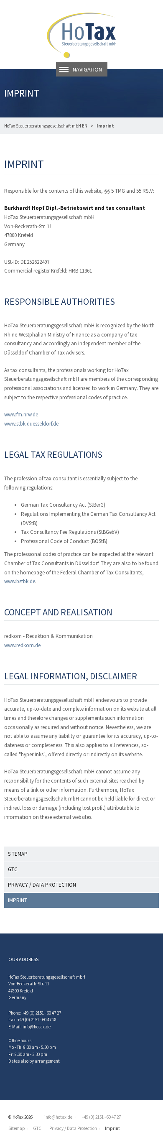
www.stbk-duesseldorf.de (31, 423)
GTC (13, 869)
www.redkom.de (22, 645)
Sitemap (18, 853)
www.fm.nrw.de (21, 414)
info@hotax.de (37, 1027)
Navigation (87, 69)
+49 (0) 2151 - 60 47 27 (101, 1117)
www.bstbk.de (19, 581)
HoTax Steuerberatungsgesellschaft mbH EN (45, 126)
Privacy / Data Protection (42, 884)
